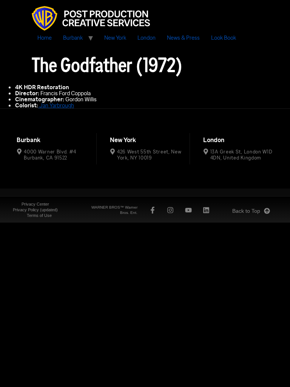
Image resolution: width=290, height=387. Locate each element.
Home (44, 38)
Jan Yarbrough (56, 105)
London (146, 38)
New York (115, 38)
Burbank (73, 38)
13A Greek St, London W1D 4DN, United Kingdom (241, 155)
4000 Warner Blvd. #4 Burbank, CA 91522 (50, 155)
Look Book (223, 38)
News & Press (183, 38)
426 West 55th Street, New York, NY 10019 (149, 155)
